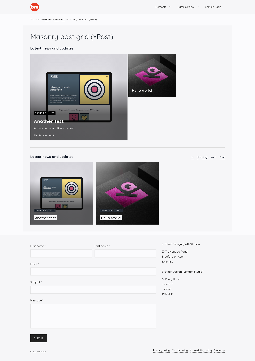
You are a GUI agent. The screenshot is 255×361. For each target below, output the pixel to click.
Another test (49, 121)
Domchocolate (46, 128)
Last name (102, 246)
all (192, 157)
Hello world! (142, 90)
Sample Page (186, 6)
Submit (38, 338)
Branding (40, 113)
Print (222, 157)
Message (36, 300)
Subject (36, 282)
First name (37, 246)
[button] (170, 7)
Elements (160, 6)
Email (34, 264)
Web (52, 113)
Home (48, 19)
